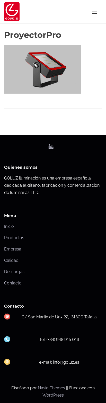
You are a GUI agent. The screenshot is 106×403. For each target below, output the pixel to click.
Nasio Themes (52, 388)
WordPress (53, 395)
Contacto (13, 283)
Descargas (14, 271)
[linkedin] (51, 148)
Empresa (12, 249)
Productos (14, 237)
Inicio (9, 226)
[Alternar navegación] (94, 12)
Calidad (11, 260)
